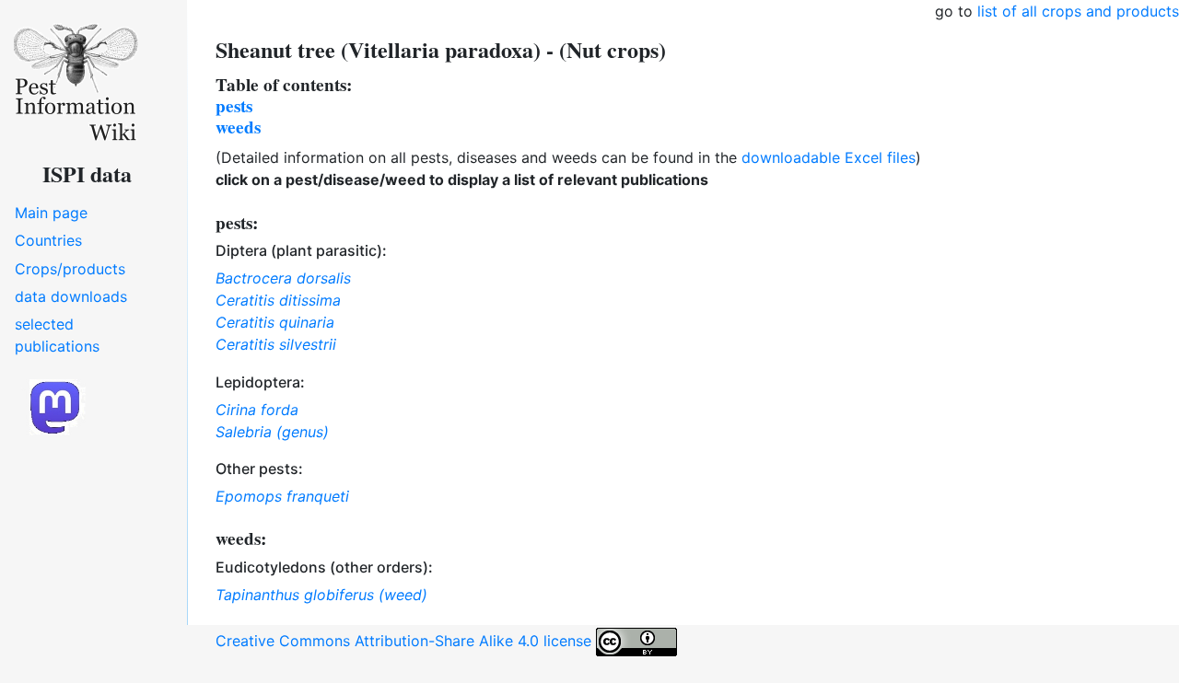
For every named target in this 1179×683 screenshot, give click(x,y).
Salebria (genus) (272, 432)
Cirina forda (257, 409)
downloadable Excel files (828, 157)
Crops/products (70, 269)
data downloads (71, 296)
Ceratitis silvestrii (276, 344)
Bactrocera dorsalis (283, 278)
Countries (48, 240)
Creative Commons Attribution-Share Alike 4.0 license (406, 640)
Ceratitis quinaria (275, 322)
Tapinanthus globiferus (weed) (321, 594)
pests (234, 106)
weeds (238, 127)
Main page (51, 212)
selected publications (57, 335)
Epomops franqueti (282, 496)
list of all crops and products (1078, 11)
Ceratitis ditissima (278, 300)
